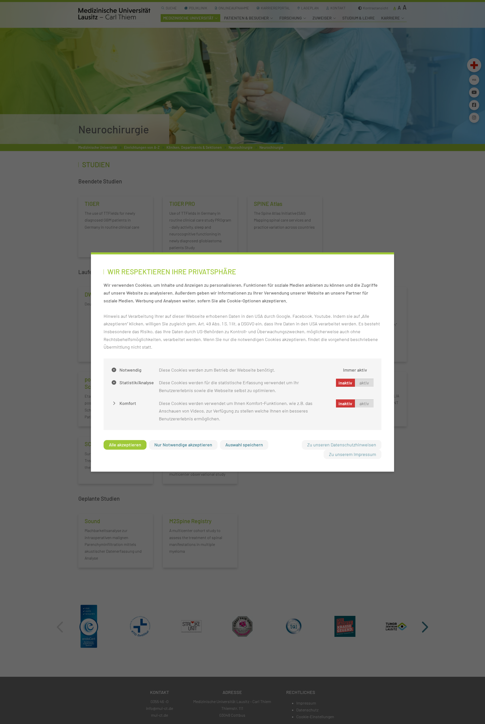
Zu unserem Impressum (352, 454)
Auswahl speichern (244, 444)
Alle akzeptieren (125, 444)
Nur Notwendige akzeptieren (183, 444)
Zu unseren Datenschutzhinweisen (341, 444)
